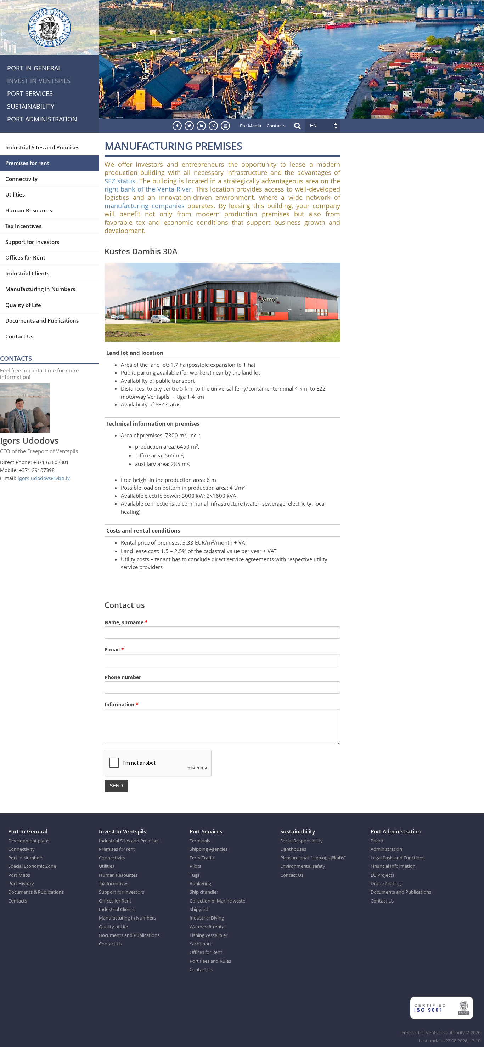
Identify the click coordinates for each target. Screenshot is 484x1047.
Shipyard (199, 909)
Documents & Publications (36, 891)
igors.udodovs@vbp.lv (44, 478)
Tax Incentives (23, 225)
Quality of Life (23, 304)
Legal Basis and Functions (397, 857)
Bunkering (200, 883)
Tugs (194, 874)
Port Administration (42, 119)
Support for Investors (32, 241)
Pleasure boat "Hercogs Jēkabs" (313, 857)
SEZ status (120, 181)
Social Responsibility (301, 840)
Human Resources (28, 210)
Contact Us (19, 336)
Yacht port (201, 943)
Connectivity (21, 178)
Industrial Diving (207, 917)
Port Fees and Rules (210, 960)
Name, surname (126, 622)
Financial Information (393, 866)
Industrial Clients (27, 273)
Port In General (34, 68)
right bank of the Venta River (148, 189)
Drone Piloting (386, 883)
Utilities (15, 194)
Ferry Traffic (202, 857)
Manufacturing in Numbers (40, 288)
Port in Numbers (25, 857)
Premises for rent (27, 162)
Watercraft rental (207, 926)
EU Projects (382, 874)
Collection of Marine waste (217, 900)
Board (377, 840)
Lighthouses (293, 849)
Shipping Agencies (208, 849)
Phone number (123, 677)
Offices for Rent (25, 257)
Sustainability (30, 106)
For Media (250, 126)
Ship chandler (204, 891)
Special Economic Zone (32, 866)
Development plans (28, 840)
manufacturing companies (145, 205)
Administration (386, 849)
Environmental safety (302, 866)
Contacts (275, 126)
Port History (21, 883)
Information (122, 704)
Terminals (200, 840)
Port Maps (19, 874)
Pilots (195, 866)
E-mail (114, 649)
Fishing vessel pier (208, 935)
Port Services (30, 93)
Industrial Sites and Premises (42, 147)
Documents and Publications (42, 320)
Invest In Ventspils (39, 80)
